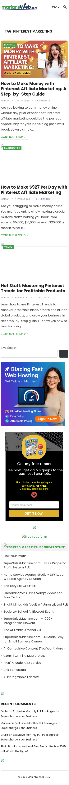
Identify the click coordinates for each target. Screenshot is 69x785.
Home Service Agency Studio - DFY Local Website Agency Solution (33, 576)
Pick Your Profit (14, 556)
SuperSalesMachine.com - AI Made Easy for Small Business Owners (33, 639)
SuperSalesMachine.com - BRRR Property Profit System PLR (34, 565)
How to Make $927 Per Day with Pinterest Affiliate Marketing (34, 189)
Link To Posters (14, 670)
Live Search (8, 348)
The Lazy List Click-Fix (19, 586)
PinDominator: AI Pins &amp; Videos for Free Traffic (32, 595)
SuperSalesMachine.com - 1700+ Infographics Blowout (27, 620)
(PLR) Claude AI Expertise (22, 663)
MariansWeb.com (39, 777)
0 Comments (42, 100)
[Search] (63, 354)
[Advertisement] (35, 20)
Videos (8, 246)
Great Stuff (54, 547)
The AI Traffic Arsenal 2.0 (22, 630)
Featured (9, 44)
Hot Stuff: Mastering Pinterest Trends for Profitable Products (33, 288)
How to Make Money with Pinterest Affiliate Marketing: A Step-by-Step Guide (33, 89)
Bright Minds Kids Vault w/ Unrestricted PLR (35, 604)
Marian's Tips (12, 148)
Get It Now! (34, 513)
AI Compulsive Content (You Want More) (34, 648)
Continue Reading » (14, 137)
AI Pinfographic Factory (21, 677)
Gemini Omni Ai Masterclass (24, 656)
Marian (5, 100)
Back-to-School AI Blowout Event (28, 611)
